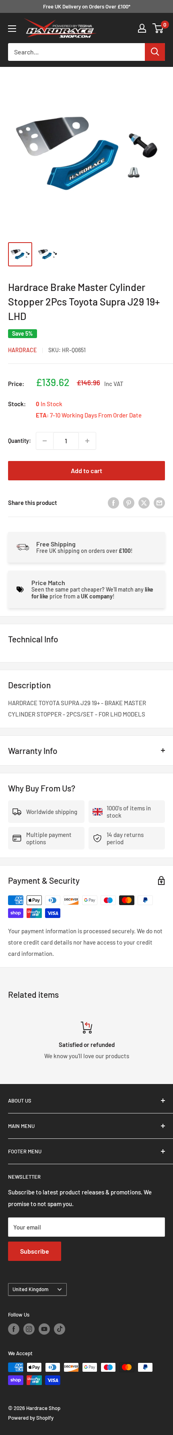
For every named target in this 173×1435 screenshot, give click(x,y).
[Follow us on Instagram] (29, 1329)
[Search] (155, 52)
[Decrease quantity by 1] (44, 440)
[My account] (142, 28)
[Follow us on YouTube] (44, 1329)
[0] (158, 28)
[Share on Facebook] (113, 502)
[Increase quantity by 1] (87, 440)
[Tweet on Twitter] (144, 502)
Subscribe (34, 1251)
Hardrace (22, 350)
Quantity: (19, 440)
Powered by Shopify (31, 1417)
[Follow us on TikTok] (59, 1329)
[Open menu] (12, 28)
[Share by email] (159, 502)
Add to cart (86, 470)
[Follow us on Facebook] (13, 1329)
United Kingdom (30, 1289)
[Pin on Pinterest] (128, 502)
